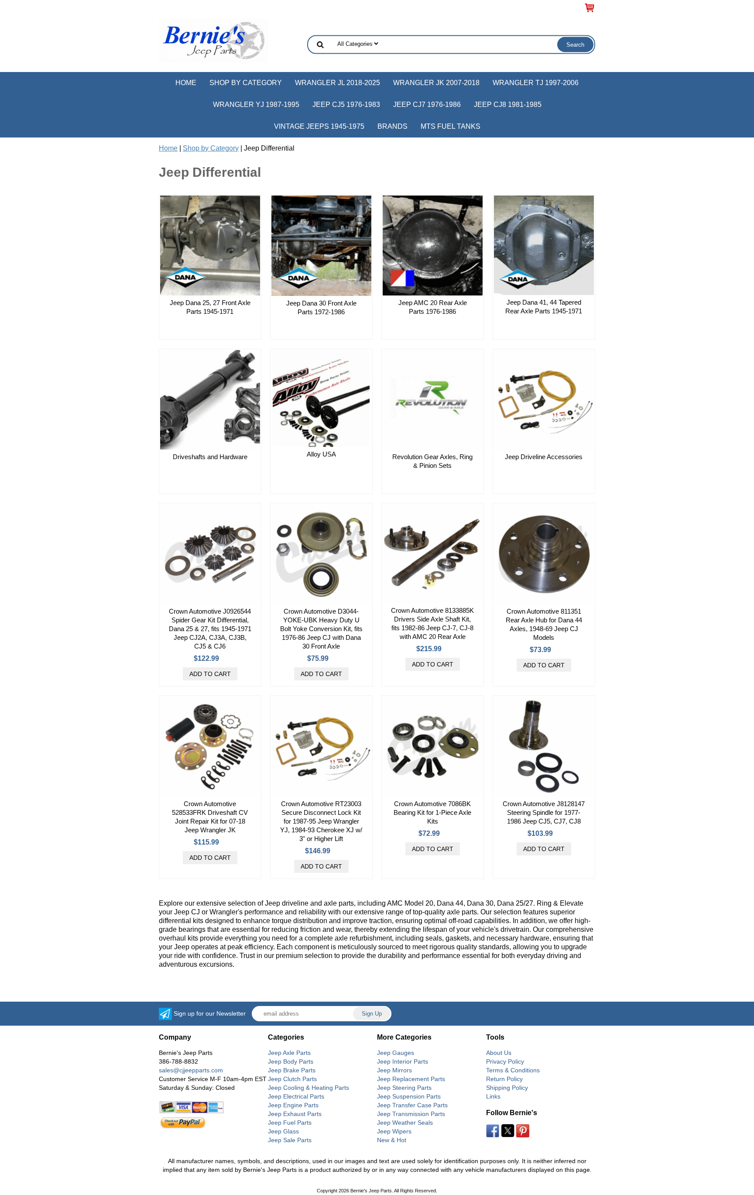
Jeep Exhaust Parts (295, 1113)
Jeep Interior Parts (402, 1061)
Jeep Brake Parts (291, 1070)
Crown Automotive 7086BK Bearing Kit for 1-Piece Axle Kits (432, 812)
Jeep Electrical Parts (296, 1096)
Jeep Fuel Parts (290, 1122)
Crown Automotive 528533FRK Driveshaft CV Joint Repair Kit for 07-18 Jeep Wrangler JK (210, 817)
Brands (392, 126)
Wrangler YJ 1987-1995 (256, 104)
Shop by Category (245, 82)
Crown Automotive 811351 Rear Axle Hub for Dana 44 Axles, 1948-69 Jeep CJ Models (544, 624)
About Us (498, 1052)
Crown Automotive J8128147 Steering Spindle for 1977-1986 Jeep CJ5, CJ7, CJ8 (544, 812)
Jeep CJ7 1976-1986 (427, 104)
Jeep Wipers (394, 1131)
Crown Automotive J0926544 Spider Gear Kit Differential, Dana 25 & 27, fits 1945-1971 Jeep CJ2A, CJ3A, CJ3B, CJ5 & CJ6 (210, 629)
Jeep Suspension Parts (409, 1096)
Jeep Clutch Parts (292, 1078)
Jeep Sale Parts (290, 1140)
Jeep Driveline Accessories (544, 456)
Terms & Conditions (513, 1070)
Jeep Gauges (395, 1052)
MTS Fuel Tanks (450, 126)
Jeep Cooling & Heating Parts (308, 1087)
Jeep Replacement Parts (411, 1078)
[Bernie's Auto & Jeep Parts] (213, 40)
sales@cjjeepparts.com (191, 1070)
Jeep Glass (283, 1131)
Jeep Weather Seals (405, 1122)
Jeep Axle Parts (289, 1052)
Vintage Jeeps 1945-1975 (319, 126)
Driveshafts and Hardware (210, 456)
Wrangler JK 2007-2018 (436, 82)
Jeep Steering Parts (404, 1087)
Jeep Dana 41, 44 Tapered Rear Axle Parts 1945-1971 (543, 307)
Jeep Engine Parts (293, 1105)
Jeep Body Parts (290, 1061)
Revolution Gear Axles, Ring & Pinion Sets (432, 461)
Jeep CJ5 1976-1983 (346, 104)
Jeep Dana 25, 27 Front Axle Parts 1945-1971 (210, 307)
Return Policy (504, 1078)
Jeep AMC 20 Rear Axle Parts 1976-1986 (432, 307)
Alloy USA (321, 454)
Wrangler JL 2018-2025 (337, 82)
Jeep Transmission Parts (411, 1113)
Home (185, 82)
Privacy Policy (505, 1061)
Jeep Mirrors (394, 1070)
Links (493, 1096)
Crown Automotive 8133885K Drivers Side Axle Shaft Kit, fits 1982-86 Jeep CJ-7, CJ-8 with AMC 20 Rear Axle (432, 623)
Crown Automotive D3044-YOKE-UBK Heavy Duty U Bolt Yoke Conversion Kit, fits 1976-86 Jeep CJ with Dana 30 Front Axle (321, 629)
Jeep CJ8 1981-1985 (508, 104)
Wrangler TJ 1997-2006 (536, 82)
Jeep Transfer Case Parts (412, 1105)
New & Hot (391, 1140)
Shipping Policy (507, 1087)
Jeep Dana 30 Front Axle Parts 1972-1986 (321, 307)
